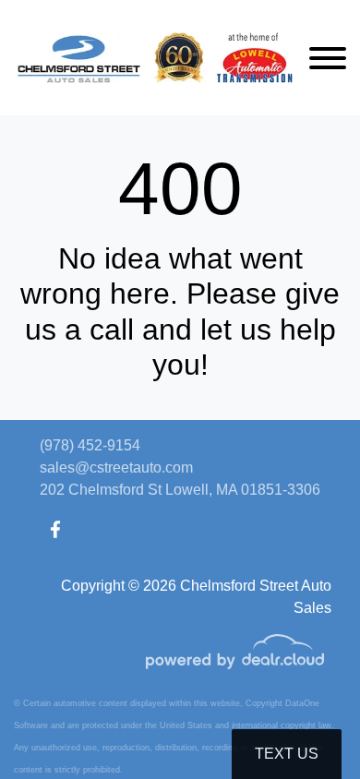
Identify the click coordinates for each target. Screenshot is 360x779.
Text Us (286, 753)
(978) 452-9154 (90, 445)
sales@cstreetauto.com (116, 467)
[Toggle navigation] (327, 57)
